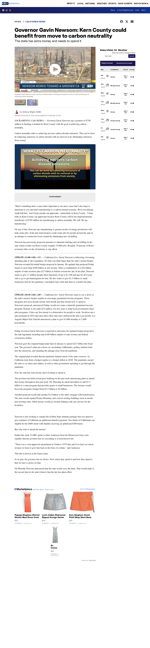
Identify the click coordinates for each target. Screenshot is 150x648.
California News (35, 21)
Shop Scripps (125, 3)
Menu (70, 3)
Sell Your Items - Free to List (43, 489)
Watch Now (140, 3)
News (113, 10)
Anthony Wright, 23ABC (32, 112)
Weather (102, 3)
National (90, 3)
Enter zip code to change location (123, 53)
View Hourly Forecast (123, 63)
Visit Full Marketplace (88, 489)
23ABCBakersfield (3, 10)
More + (144, 10)
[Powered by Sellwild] (92, 560)
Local (80, 3)
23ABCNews (7, 10)
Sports (112, 3)
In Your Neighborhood (125, 10)
